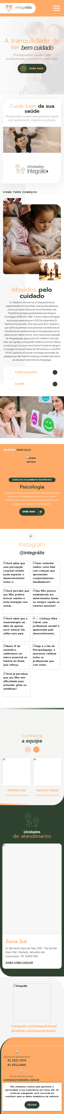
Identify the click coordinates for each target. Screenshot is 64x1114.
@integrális (32, 552)
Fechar (32, 1105)
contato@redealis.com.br (21, 1079)
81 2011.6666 (17, 1064)
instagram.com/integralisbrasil (34, 1026)
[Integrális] (19, 8)
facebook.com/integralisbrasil (33, 1031)
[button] (36, 521)
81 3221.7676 (17, 1060)
